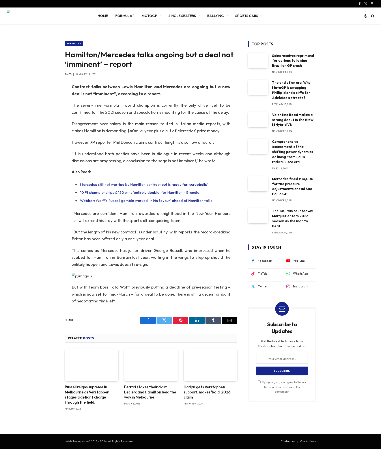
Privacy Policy (291, 387)
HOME (103, 16)
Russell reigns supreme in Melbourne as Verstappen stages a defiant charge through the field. (87, 394)
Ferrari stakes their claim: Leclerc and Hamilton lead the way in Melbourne (150, 392)
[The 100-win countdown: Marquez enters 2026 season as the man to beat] (258, 215)
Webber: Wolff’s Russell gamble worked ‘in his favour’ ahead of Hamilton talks (146, 200)
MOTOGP (149, 16)
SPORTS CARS (246, 16)
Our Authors (308, 441)
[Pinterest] (49, 131)
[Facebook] (49, 98)
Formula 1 (74, 43)
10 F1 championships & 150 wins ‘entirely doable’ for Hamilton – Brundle (139, 192)
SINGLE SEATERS (182, 16)
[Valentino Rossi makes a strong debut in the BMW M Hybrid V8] (258, 119)
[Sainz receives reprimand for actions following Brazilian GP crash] (258, 60)
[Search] (372, 16)
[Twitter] (49, 109)
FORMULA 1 (124, 16)
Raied (68, 74)
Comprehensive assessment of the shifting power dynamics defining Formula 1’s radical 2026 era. (292, 151)
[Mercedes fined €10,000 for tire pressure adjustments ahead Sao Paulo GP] (258, 183)
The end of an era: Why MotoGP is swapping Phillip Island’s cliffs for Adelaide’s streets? (291, 90)
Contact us (288, 441)
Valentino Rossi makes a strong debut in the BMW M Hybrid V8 (293, 119)
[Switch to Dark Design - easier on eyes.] (365, 16)
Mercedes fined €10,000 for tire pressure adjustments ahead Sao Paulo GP (292, 186)
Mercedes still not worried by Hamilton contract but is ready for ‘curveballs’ (144, 184)
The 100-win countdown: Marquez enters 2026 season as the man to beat (292, 218)
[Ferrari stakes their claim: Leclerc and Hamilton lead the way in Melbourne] (151, 365)
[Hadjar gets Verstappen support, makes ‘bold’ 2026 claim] (210, 365)
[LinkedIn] (49, 120)
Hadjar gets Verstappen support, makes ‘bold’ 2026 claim (207, 392)
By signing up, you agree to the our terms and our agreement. (284, 386)
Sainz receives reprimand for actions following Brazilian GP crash (293, 60)
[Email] (49, 143)
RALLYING (215, 16)
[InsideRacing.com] (46, 15)
